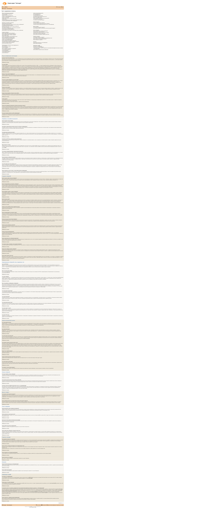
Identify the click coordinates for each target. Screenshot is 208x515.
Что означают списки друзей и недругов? (39, 27)
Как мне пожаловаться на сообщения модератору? (9, 40)
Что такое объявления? (5, 50)
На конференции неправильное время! (7, 25)
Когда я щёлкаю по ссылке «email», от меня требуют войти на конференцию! (12, 30)
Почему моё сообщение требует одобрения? (8, 42)
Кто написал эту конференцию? (37, 46)
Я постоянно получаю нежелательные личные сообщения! (41, 23)
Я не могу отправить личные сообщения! (39, 22)
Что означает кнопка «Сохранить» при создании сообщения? (10, 41)
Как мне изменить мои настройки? (7, 23)
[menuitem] (6, 7)
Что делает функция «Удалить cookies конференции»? (9, 20)
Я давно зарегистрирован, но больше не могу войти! (9, 18)
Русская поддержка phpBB (32, 507)
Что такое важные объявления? (6, 49)
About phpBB (30, 478)
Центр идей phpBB (53, 483)
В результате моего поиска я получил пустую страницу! (41, 32)
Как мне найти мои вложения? (37, 43)
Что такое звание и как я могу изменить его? (8, 29)
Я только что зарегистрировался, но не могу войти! (9, 16)
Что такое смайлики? (5, 47)
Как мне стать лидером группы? (37, 17)
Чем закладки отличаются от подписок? (38, 37)
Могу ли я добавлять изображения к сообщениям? (9, 48)
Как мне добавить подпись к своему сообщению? (9, 34)
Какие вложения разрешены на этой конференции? (40, 42)
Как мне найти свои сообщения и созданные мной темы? (41, 34)
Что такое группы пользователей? (38, 15)
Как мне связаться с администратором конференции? (40, 49)
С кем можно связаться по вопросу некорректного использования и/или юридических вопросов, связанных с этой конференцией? (48, 48)
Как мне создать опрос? (5, 35)
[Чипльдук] (5, 4)
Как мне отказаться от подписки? (37, 39)
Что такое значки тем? (5, 52)
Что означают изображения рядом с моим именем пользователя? (11, 27)
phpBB (5, 147)
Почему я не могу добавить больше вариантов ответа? (9, 36)
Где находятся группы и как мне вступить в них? (40, 16)
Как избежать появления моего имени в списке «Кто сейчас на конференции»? (13, 24)
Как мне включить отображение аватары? (8, 28)
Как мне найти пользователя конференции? (39, 33)
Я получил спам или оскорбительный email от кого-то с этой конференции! (43, 24)
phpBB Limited (31, 477)
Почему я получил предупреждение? (7, 39)
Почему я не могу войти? (5, 17)
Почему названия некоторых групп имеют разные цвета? (41, 18)
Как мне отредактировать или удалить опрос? (8, 37)
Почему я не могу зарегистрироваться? (7, 15)
